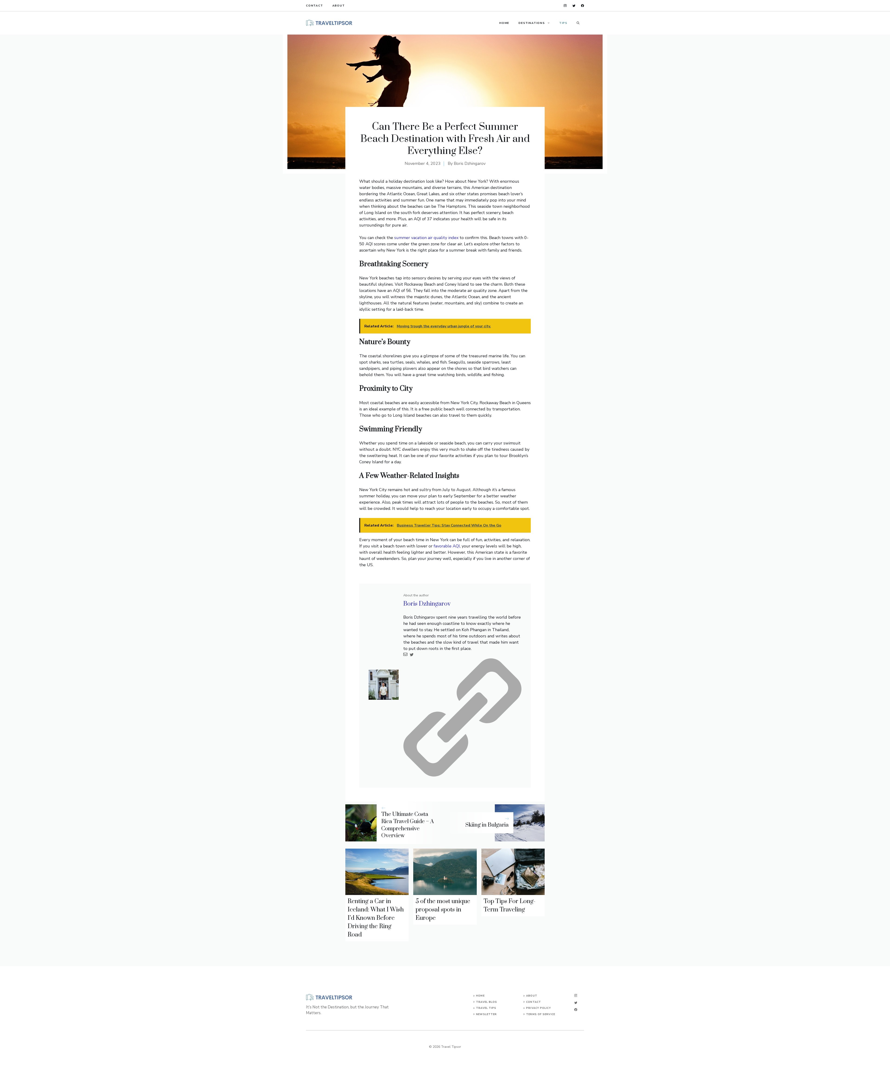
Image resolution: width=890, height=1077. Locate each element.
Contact (314, 5)
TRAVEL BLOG (486, 1002)
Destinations (531, 23)
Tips (563, 23)
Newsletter (486, 1014)
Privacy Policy (538, 1008)
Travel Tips (486, 1008)
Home (504, 23)
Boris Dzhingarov (470, 163)
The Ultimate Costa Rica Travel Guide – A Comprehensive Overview (407, 825)
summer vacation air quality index (426, 237)
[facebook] (582, 5)
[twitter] (573, 5)
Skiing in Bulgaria (487, 824)
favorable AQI (447, 546)
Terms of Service (540, 1014)
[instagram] (565, 5)
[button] (578, 23)
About (338, 5)
